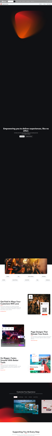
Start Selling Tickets (3, 311)
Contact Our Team (29, 136)
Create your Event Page (34, 340)
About (20, 1)
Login (47, 1)
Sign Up (50, 1)
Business (23, 1)
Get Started (22, 136)
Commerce (27, 1)
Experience (32, 1)
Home (17, 1)
